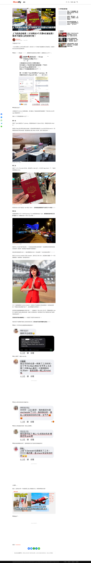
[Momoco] (13, 39)
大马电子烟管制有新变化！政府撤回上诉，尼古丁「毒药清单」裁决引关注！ (72, 40)
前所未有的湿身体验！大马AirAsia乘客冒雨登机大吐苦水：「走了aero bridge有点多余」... (72, 23)
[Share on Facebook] (29, 548)
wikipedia (17, 243)
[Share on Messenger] (31, 548)
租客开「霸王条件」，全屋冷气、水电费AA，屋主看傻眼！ (72, 18)
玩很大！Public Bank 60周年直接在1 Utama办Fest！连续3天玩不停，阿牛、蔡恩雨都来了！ (72, 34)
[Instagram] (68, 2)
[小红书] (74, 2)
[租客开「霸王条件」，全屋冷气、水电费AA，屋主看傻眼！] (62, 18)
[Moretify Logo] (17, 2)
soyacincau (17, 204)
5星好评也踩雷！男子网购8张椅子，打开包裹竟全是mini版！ (72, 45)
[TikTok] (70, 2)
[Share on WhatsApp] (34, 548)
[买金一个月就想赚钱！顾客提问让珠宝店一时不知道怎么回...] (62, 13)
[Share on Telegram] (36, 548)
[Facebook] (66, 2)
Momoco (18, 39)
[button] (77, 2)
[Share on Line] (39, 548)
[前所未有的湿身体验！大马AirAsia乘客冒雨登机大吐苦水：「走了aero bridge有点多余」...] (62, 23)
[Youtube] (72, 2)
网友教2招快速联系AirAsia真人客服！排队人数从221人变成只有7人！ (51, 498)
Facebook (18, 544)
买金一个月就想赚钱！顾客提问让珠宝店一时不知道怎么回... (72, 12)
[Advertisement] (34, 390)
